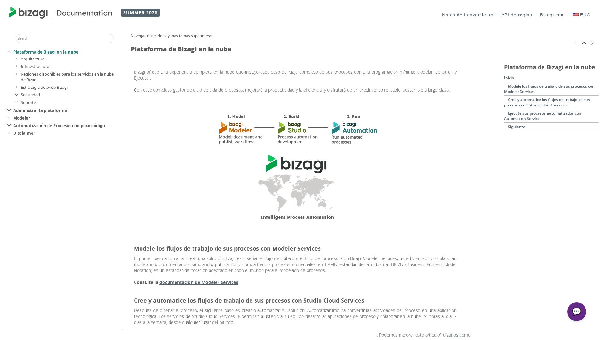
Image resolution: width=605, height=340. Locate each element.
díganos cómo (456, 335)
